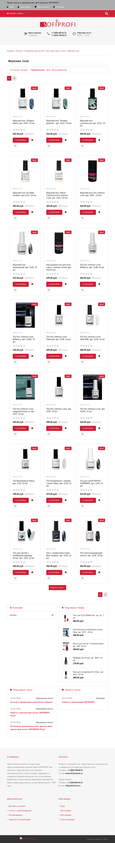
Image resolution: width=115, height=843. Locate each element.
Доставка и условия (17, 806)
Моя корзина (65, 815)
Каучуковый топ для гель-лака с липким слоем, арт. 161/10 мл (58, 267)
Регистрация (65, 811)
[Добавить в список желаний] (15, 145)
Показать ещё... (57, 588)
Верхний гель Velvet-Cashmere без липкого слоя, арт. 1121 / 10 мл (57, 195)
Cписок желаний (67, 819)
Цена (48, 70)
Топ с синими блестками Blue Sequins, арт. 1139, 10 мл (58, 555)
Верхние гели (17, 116)
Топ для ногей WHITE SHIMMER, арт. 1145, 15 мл (91, 483)
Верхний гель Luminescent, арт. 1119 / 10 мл (92, 123)
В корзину (21, 140)
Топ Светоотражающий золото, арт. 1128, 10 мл (91, 554)
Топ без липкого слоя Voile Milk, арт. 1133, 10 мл (92, 338)
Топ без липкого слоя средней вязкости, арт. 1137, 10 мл (23, 411)
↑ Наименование (37, 70)
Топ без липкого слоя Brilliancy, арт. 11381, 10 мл (24, 339)
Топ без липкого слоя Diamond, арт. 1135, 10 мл (58, 338)
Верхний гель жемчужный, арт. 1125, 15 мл (25, 267)
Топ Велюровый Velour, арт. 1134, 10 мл (24, 482)
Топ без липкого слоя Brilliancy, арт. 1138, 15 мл (92, 266)
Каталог (13, 615)
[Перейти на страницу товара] (25, 100)
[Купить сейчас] (31, 140)
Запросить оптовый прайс (20, 819)
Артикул (24, 70)
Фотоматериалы (15, 815)
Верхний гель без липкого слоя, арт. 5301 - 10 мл (92, 194)
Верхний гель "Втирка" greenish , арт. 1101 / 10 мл (58, 121)
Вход (62, 806)
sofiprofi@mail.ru (72, 786)
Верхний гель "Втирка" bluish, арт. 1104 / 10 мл (24, 121)
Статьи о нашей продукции (20, 811)
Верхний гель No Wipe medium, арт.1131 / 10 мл (24, 194)
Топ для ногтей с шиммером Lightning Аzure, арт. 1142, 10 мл (23, 555)
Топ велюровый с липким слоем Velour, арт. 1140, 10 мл (58, 483)
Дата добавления (59, 70)
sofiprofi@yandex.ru (74, 773)
